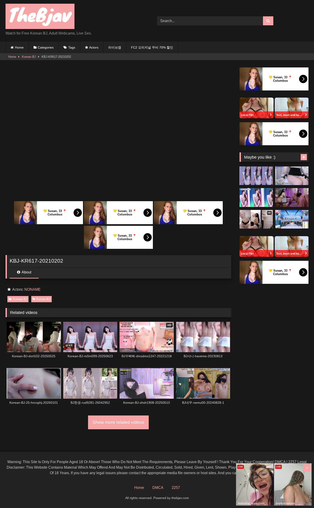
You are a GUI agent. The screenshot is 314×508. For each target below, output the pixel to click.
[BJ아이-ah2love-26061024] (291, 175)
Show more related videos (118, 422)
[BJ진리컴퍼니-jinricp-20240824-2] (291, 219)
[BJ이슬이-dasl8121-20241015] (256, 197)
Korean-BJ (43, 299)
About (26, 272)
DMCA (157, 488)
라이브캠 (114, 47)
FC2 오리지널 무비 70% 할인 (152, 47)
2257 (176, 488)
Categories (46, 47)
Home (19, 47)
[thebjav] (40, 17)
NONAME (32, 289)
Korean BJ (29, 56)
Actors (93, 47)
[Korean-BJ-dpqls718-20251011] (256, 175)
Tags (71, 47)
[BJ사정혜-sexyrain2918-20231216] (291, 197)
